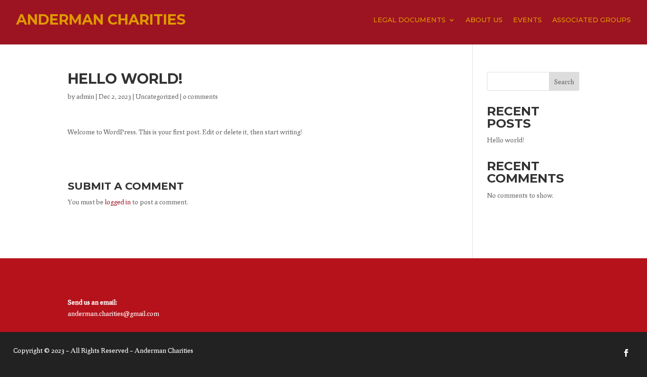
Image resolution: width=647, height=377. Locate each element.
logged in (118, 202)
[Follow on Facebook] (626, 352)
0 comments (200, 96)
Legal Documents (409, 20)
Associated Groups (591, 20)
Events (527, 20)
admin (85, 96)
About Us (484, 20)
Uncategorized (157, 96)
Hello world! (505, 140)
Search (564, 82)
